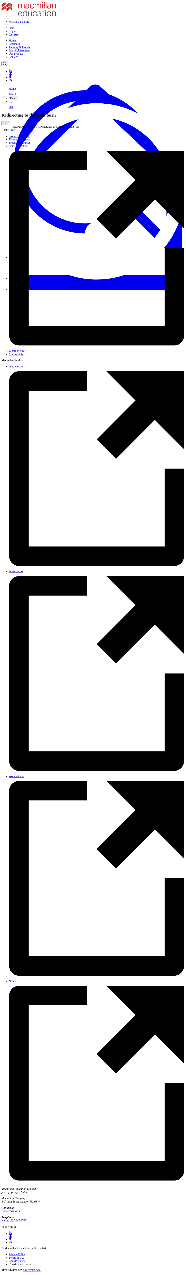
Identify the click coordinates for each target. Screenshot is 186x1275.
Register (13, 34)
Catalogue (14, 43)
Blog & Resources (19, 50)
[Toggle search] (4, 64)
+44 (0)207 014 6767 (13, 1220)
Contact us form (10, 1211)
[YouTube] (97, 70)
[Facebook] (97, 73)
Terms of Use (16, 1257)
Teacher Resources (19, 142)
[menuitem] (97, 40)
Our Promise (16, 53)
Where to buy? (17, 350)
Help (11, 27)
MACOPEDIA (32, 1270)
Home (12, 40)
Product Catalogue (19, 136)
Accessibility (16, 354)
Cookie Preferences (20, 1264)
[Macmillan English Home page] (28, 15)
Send (5, 123)
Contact (13, 56)
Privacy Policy (17, 1254)
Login (12, 31)
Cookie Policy (17, 1260)
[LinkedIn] (97, 80)
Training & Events (19, 47)
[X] (97, 76)
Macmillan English (19, 21)
